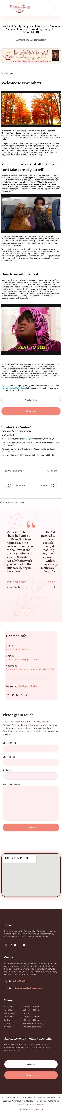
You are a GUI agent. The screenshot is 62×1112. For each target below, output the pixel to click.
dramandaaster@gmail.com (28, 988)
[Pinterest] (27, 695)
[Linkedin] (17, 695)
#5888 (26, 439)
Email (11, 988)
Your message (12, 784)
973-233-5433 (20, 981)
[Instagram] (13, 695)
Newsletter (17, 470)
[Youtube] (24, 945)
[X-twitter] (22, 695)
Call (10, 981)
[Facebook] (6, 945)
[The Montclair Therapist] (30, 7)
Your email (9, 756)
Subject (7, 770)
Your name (10, 742)
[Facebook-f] (8, 695)
